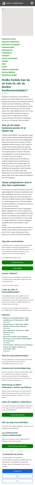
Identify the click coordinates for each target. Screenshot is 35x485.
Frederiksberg (7, 53)
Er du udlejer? (17, 268)
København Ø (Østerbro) (10, 41)
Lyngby (4, 66)
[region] (17, 468)
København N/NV (8, 47)
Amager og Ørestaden (9, 58)
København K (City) (9, 39)
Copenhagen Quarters (17, 415)
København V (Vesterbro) (11, 44)
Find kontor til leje (17, 262)
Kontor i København (14, 3)
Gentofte (5, 61)
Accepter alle (17, 471)
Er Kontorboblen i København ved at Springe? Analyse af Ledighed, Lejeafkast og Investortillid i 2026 (18, 347)
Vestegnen (5, 55)
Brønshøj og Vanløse (9, 75)
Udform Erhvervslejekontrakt (17, 446)
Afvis (17, 481)
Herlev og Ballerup (8, 72)
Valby (4, 64)
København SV (7, 50)
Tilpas (17, 476)
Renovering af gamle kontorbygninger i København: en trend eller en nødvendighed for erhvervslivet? (17, 338)
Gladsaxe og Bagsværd (10, 69)
